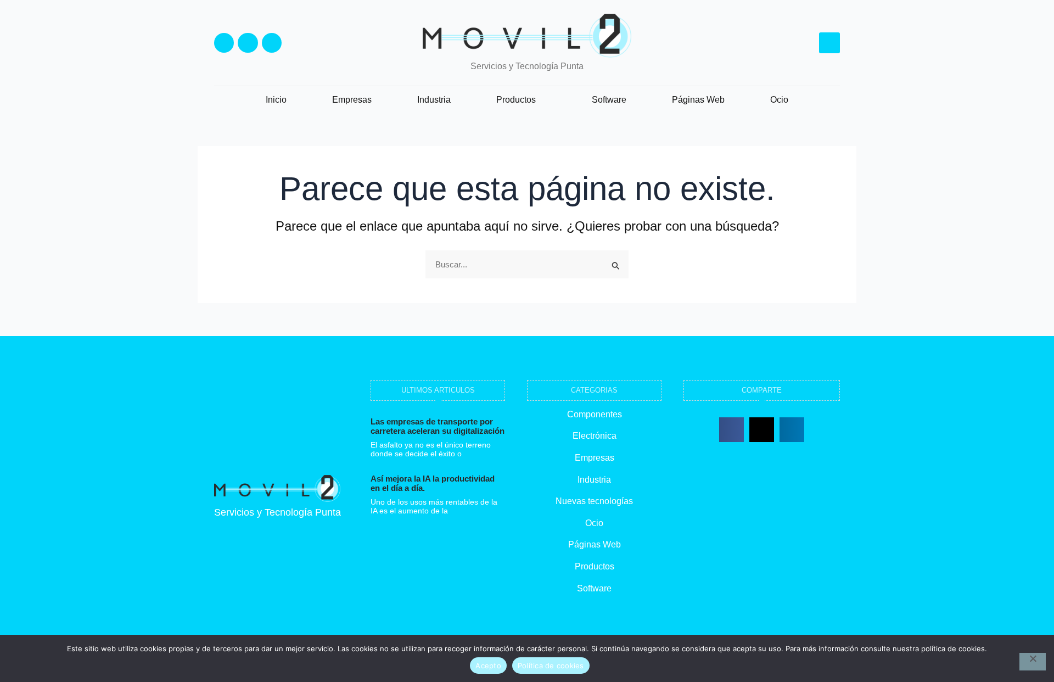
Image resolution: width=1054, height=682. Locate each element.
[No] (1032, 661)
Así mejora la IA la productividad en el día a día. (433, 483)
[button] (829, 42)
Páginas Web (698, 99)
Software (609, 99)
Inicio (276, 99)
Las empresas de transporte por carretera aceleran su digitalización (437, 426)
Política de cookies (551, 665)
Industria (434, 99)
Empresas (352, 99)
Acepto (488, 665)
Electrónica (594, 435)
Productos (516, 99)
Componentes (594, 414)
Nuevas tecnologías (594, 501)
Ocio (779, 99)
